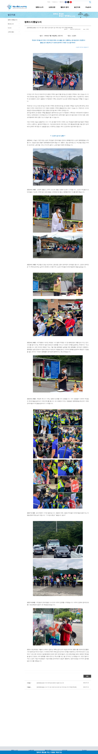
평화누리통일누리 (12, 19)
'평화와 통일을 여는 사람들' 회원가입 (49, 752)
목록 (87, 676)
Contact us (54, 2)
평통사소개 (39, 7)
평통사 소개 (14, 750)
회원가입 (62, 2)
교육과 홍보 (11, 32)
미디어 (9, 28)
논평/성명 (52, 7)
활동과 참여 (65, 7)
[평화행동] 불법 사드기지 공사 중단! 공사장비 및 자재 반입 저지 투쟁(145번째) (57, 687)
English (88, 7)
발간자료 (77, 7)
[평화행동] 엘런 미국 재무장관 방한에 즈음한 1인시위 (50, 683)
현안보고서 (11, 24)
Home (48, 2)
